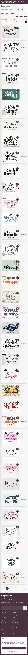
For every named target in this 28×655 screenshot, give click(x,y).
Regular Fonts (4, 620)
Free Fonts (3, 615)
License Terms (4, 636)
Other (2, 627)
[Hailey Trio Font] (11, 250)
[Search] (17, 9)
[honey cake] (11, 562)
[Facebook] (4, 599)
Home (2, 13)
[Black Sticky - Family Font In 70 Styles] (11, 47)
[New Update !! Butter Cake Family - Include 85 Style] (11, 63)
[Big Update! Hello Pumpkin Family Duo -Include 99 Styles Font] (11, 281)
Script (6, 13)
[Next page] (23, 588)
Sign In (13, 636)
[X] (9, 599)
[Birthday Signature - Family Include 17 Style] (11, 359)
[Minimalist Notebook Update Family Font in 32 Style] (11, 32)
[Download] (14, 28)
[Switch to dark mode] (22, 5)
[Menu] (25, 5)
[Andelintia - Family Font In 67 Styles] (11, 219)
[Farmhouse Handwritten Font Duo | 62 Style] (11, 375)
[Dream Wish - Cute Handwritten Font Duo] (11, 468)
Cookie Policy (15, 645)
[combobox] (9, 9)
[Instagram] (1, 599)
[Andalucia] (11, 577)
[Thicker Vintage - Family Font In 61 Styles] (11, 109)
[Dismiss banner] (25, 2)
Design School (15, 622)
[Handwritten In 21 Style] (11, 234)
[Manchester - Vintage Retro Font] (11, 328)
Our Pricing (14, 615)
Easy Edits (14, 620)
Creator (13, 617)
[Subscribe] (24, 608)
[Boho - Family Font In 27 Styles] (11, 406)
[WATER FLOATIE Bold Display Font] (11, 499)
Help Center (14, 627)
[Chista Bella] (11, 203)
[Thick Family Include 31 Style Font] (11, 78)
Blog (13, 625)
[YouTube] (11, 599)
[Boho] (11, 484)
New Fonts (3, 617)
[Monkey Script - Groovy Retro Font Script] (11, 390)
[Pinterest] (6, 599)
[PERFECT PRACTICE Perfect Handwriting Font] (11, 530)
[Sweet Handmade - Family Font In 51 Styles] (11, 343)
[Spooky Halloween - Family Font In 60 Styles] (11, 156)
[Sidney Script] (11, 94)
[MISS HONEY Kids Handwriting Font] (11, 546)
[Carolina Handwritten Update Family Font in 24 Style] (11, 125)
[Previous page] (3, 588)
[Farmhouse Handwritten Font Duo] (11, 515)
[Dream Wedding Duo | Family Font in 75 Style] (11, 437)
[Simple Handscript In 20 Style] (11, 172)
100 (20, 588)
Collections (3, 629)
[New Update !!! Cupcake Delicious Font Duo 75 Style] (11, 312)
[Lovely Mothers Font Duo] (11, 297)
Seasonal (3, 625)
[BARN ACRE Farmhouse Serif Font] (11, 453)
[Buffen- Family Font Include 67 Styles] (11, 187)
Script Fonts (4, 622)
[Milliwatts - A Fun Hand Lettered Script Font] (11, 265)
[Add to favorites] (17, 28)
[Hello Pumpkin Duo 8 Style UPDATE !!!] (11, 421)
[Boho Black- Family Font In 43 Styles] (11, 141)
